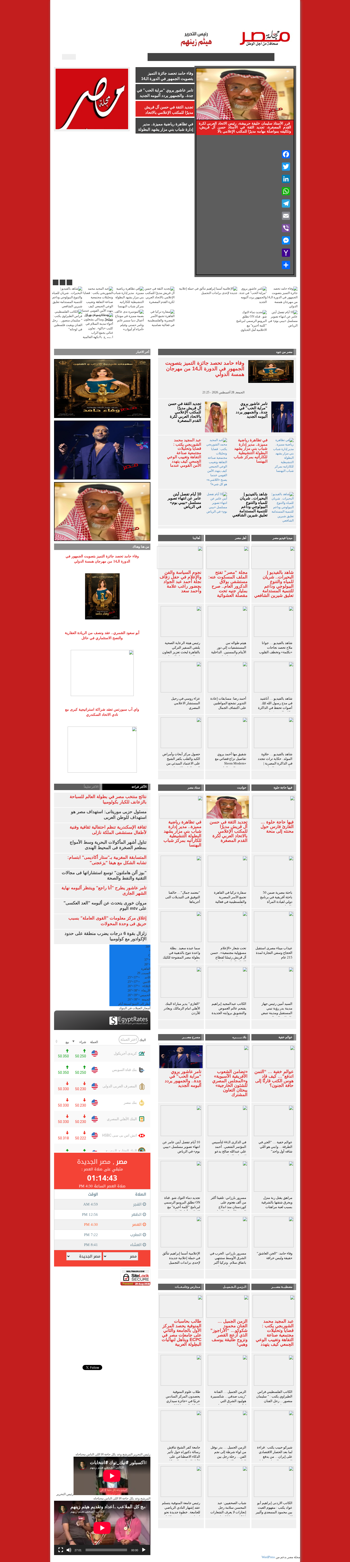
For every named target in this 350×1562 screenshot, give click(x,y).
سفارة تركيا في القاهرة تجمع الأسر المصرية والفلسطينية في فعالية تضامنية (230, 899)
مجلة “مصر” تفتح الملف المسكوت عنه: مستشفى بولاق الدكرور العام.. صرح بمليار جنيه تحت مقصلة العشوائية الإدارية (228, 586)
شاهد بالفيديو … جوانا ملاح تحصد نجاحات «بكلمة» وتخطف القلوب (275, 647)
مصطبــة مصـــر (241, 21)
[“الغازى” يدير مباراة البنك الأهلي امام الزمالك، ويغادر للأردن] (181, 983)
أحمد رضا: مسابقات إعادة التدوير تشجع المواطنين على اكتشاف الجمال (228, 703)
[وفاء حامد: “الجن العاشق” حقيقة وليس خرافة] (274, 1233)
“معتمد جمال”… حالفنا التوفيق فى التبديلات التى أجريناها (182, 897)
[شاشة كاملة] (60, 1550)
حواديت (241, 787)
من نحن (121, 21)
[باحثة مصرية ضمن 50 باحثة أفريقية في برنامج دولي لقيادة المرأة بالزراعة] (274, 872)
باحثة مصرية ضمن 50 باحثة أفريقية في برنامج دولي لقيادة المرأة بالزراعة (276, 899)
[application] (102, 1528)
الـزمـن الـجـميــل (185, 21)
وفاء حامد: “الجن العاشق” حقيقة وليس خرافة (274, 1255)
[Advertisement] (102, 1321)
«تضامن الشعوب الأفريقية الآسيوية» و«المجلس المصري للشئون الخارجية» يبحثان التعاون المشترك (230, 1083)
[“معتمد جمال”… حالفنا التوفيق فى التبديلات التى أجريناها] (181, 872)
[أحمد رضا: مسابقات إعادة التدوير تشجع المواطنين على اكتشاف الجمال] (228, 678)
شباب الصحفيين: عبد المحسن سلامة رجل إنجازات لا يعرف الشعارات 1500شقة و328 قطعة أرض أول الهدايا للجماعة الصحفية (228, 1514)
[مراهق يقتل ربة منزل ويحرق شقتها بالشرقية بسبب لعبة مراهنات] (274, 1177)
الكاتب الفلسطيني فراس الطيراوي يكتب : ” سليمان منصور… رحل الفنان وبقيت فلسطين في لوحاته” (274, 1401)
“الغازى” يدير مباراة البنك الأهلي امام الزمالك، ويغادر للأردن (182, 1008)
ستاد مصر (213, 21)
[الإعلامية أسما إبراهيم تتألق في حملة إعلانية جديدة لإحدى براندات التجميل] (181, 1233)
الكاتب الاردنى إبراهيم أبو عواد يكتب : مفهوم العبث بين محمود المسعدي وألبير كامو (274, 1510)
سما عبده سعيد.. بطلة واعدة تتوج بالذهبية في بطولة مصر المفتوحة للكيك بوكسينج (181, 955)
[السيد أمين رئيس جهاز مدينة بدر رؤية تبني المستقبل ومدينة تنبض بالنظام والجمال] (274, 983)
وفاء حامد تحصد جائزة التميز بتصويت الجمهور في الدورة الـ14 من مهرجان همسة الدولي (204, 368)
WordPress (268, 1557)
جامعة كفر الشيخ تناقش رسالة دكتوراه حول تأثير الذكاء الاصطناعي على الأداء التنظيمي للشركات (183, 1454)
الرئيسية (282, 21)
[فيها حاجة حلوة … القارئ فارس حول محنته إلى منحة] (274, 807)
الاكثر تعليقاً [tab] (91, 787)
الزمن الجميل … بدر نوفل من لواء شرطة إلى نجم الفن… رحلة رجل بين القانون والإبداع (228, 1454)
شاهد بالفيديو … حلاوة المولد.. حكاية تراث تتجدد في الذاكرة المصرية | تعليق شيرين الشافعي (275, 761)
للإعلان (140, 21)
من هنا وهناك (140, 546)
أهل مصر (240, 538)
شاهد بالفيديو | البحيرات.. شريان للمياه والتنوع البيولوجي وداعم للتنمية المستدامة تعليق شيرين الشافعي (249, 504)
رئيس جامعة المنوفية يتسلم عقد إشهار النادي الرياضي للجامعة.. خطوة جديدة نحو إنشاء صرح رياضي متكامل (181, 1510)
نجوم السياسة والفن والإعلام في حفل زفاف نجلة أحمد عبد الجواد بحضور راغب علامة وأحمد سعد (180, 581)
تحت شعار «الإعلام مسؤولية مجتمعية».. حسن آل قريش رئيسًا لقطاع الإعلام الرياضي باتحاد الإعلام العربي (228, 957)
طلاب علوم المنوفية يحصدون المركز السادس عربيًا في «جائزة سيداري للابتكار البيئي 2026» (183, 1398)
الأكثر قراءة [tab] (139, 787)
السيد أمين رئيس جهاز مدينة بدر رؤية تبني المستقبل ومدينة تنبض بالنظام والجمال (276, 1010)
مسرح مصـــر (191, 1037)
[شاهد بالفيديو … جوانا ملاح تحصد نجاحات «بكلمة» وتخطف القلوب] (274, 622)
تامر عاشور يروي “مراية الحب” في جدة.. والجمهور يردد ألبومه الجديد (251, 410)
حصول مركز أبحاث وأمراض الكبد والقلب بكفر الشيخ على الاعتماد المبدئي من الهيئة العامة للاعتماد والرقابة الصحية (181, 763)
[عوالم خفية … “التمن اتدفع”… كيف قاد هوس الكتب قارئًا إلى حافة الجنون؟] (274, 1056)
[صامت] (68, 1550)
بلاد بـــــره (239, 1037)
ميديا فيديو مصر (282, 538)
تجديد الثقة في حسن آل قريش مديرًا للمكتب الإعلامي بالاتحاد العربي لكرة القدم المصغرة (184, 412)
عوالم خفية (285, 1037)
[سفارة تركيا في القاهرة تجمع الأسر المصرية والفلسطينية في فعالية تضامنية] (228, 872)
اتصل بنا (158, 21)
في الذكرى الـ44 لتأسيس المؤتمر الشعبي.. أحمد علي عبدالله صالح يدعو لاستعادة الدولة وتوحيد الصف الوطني (229, 1151)
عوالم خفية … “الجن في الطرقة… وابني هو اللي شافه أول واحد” (275, 1146)
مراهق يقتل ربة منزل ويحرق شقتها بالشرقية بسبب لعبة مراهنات (276, 1202)
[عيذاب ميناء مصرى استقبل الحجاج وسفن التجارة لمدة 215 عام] (274, 928)
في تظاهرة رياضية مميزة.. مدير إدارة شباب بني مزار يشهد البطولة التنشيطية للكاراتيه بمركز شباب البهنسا (250, 450)
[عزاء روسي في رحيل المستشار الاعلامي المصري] (181, 678)
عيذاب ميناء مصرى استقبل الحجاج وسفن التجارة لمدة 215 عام (273, 952)
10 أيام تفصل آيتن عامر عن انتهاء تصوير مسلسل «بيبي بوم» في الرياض (184, 500)
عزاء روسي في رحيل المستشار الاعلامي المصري (185, 703)
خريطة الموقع (97, 21)
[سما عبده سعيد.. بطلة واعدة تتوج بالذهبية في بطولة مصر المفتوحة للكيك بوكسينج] (181, 928)
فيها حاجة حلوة (283, 787)
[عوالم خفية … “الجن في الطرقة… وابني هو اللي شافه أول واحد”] (274, 1122)
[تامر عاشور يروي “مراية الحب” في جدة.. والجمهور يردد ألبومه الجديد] (181, 1056)
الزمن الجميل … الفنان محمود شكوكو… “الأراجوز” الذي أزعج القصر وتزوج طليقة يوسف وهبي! (229, 1333)
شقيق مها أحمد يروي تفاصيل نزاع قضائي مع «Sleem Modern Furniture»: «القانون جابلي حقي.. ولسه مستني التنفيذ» (228, 765)
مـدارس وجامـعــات (187, 1287)
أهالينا (265, 21)
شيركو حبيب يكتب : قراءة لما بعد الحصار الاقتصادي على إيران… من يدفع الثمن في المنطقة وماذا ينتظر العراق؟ (274, 1456)
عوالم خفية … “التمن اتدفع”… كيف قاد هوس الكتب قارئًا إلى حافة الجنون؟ (274, 1078)
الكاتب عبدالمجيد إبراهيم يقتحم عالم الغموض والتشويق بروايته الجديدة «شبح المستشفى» (229, 1010)
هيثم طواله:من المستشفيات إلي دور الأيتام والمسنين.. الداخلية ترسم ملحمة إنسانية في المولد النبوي (228, 652)
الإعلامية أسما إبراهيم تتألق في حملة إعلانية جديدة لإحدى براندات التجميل (181, 1257)
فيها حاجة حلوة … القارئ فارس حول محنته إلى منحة (277, 827)
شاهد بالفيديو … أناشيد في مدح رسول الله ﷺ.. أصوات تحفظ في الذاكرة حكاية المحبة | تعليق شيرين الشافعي (275, 708)
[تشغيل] (143, 1550)
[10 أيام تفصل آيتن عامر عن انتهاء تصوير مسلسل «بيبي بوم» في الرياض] (181, 1122)
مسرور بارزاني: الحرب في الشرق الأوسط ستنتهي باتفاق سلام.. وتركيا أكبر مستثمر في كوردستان (228, 1260)
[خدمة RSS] (143, 57)
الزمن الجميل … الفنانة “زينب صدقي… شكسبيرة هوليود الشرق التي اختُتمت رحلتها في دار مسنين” (228, 1401)
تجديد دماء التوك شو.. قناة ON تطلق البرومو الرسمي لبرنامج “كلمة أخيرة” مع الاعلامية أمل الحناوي (182, 1204)
